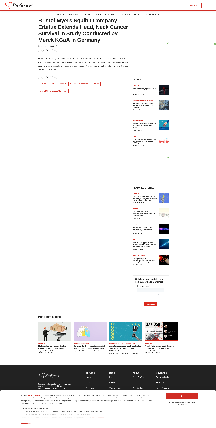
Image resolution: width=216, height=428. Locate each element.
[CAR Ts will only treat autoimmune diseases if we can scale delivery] (164, 213)
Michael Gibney (137, 130)
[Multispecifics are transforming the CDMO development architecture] (54, 331)
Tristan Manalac (134, 353)
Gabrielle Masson (138, 110)
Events (87, 14)
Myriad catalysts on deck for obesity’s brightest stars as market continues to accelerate (144, 229)
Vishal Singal (137, 218)
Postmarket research (79, 84)
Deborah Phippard (138, 202)
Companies (110, 14)
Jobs (98, 14)
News (59, 14)
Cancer (136, 85)
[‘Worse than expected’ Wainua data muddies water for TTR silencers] (164, 105)
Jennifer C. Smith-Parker (45, 352)
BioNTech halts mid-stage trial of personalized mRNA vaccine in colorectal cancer (144, 90)
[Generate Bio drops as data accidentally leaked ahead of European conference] (90, 331)
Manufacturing (139, 255)
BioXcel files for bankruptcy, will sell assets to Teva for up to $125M (144, 125)
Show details (26, 424)
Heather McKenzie (138, 94)
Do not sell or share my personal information (182, 404)
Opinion (136, 193)
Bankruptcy (138, 121)
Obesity (136, 224)
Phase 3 (62, 84)
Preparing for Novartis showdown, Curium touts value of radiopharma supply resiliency (144, 260)
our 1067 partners (35, 395)
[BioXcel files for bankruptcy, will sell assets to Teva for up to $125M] (164, 125)
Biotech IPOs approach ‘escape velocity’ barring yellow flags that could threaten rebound (144, 244)
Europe (95, 84)
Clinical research (47, 84)
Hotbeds (125, 14)
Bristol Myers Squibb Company (53, 91)
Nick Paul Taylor (138, 264)
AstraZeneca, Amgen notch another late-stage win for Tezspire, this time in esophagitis (125, 348)
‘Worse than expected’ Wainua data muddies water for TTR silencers (143, 105)
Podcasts (74, 14)
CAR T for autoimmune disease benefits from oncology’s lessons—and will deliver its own (145, 198)
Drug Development (82, 343)
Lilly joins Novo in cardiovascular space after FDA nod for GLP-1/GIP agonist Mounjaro (145, 141)
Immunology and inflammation (122, 343)
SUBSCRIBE (193, 5)
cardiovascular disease (143, 101)
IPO (134, 240)
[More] (64, 14)
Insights (41, 343)
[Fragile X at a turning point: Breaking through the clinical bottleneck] (161, 331)
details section (98, 418)
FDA (134, 136)
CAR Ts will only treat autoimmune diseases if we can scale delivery (144, 213)
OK (182, 396)
